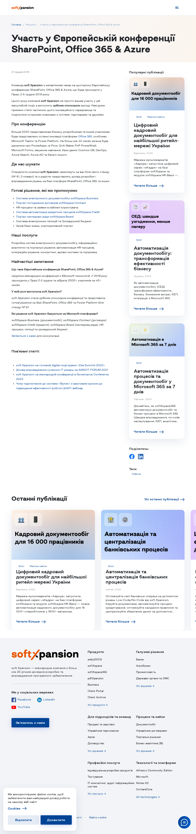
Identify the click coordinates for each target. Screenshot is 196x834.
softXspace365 (97, 672)
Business (93, 684)
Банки (140, 659)
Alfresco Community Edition (154, 770)
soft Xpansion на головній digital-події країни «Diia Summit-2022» (60, 365)
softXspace (95, 666)
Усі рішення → (145, 686)
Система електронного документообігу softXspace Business (57, 198)
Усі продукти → (98, 705)
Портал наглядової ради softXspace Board (45, 216)
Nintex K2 (142, 783)
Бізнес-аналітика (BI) (149, 743)
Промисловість (146, 672)
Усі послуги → (97, 794)
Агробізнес (143, 666)
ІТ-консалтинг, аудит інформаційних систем (111, 785)
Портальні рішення (148, 737)
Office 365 (85, 136)
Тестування (95, 777)
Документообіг (146, 724)
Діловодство (96, 743)
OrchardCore (144, 789)
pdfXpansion (96, 678)
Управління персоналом (103, 731)
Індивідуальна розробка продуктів (110, 770)
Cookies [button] (14, 808)
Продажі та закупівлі (101, 724)
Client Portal (96, 691)
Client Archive (97, 697)
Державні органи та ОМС (152, 678)
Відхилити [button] (23, 819)
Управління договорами (151, 731)
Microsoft (142, 777)
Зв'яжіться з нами (23, 335)
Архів (91, 737)
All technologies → (148, 797)
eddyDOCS (95, 659)
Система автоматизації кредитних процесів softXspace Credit (58, 212)
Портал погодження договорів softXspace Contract (51, 203)
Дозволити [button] (56, 819)
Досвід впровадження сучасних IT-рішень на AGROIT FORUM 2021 (62, 369)
